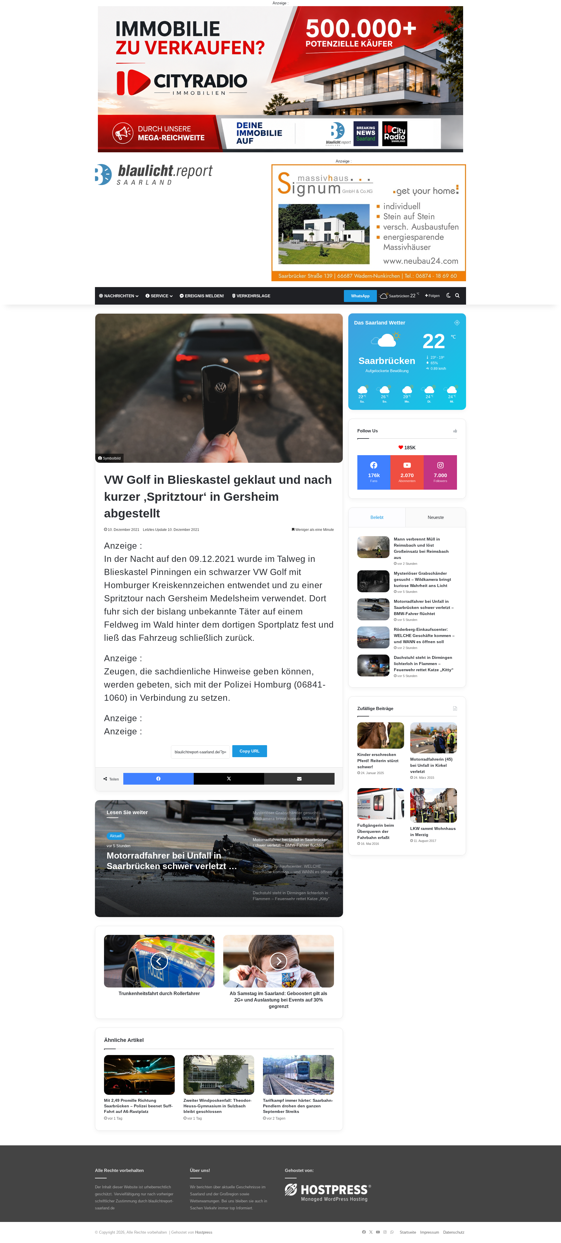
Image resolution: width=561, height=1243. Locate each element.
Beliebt (376, 517)
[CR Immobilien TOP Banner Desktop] (280, 79)
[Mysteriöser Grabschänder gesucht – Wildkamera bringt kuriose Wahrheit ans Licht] (373, 581)
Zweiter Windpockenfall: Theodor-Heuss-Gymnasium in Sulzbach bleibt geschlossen (217, 1106)
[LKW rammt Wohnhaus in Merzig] (433, 805)
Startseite (408, 1232)
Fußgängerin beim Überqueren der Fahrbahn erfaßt (375, 831)
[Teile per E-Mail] (299, 779)
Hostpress (203, 1232)
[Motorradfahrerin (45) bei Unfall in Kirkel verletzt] (433, 738)
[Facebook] (158, 779)
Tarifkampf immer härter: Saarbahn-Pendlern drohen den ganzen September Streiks (298, 1106)
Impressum (429, 1232)
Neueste (436, 517)
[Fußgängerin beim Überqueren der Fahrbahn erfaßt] (380, 803)
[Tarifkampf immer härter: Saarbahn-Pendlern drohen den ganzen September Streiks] (298, 1075)
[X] (229, 779)
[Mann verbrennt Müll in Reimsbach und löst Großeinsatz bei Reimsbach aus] (373, 547)
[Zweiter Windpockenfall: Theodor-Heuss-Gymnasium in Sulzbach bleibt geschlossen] (218, 1075)
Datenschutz (454, 1232)
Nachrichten (118, 296)
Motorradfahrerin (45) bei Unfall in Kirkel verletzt (431, 765)
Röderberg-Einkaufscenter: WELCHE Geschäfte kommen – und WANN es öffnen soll (171, 864)
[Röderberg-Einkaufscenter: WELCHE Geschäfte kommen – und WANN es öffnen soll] (373, 637)
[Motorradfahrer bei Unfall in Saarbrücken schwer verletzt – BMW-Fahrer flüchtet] (373, 609)
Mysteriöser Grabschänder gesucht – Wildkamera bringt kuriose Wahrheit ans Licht (422, 579)
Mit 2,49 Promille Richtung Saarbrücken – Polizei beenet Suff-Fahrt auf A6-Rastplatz (138, 1106)
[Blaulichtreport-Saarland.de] (154, 174)
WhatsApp (360, 296)
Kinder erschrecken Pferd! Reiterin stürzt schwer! (378, 760)
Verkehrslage (253, 296)
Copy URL (250, 751)
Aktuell (116, 837)
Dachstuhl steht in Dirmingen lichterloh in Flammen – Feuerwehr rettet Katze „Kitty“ (423, 663)
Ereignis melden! (204, 296)
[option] (219, 858)
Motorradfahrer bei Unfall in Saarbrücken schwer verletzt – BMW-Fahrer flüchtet (424, 607)
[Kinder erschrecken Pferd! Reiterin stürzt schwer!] (380, 735)
